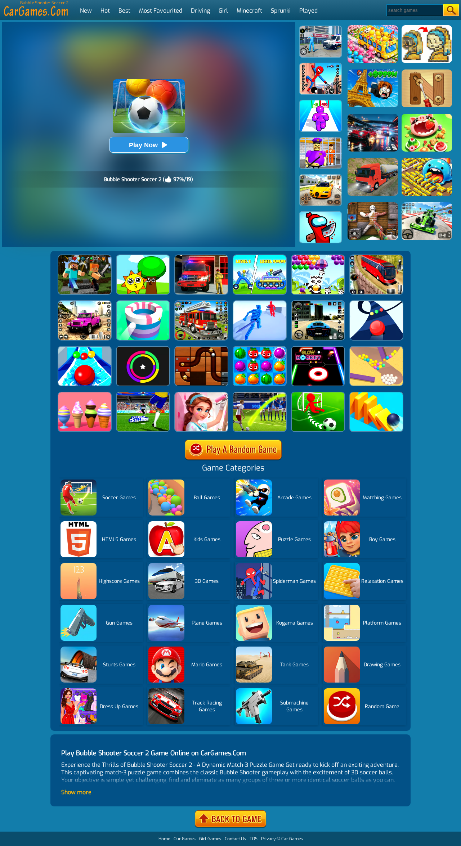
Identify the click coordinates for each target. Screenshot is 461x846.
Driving (200, 10)
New (86, 10)
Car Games (292, 839)
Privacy (268, 839)
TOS (254, 839)
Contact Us (235, 839)
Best (124, 10)
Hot (105, 10)
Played (308, 10)
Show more (76, 792)
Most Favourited (160, 10)
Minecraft (249, 10)
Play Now (143, 145)
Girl (223, 10)
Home (164, 839)
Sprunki (281, 10)
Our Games (185, 839)
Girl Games (210, 839)
